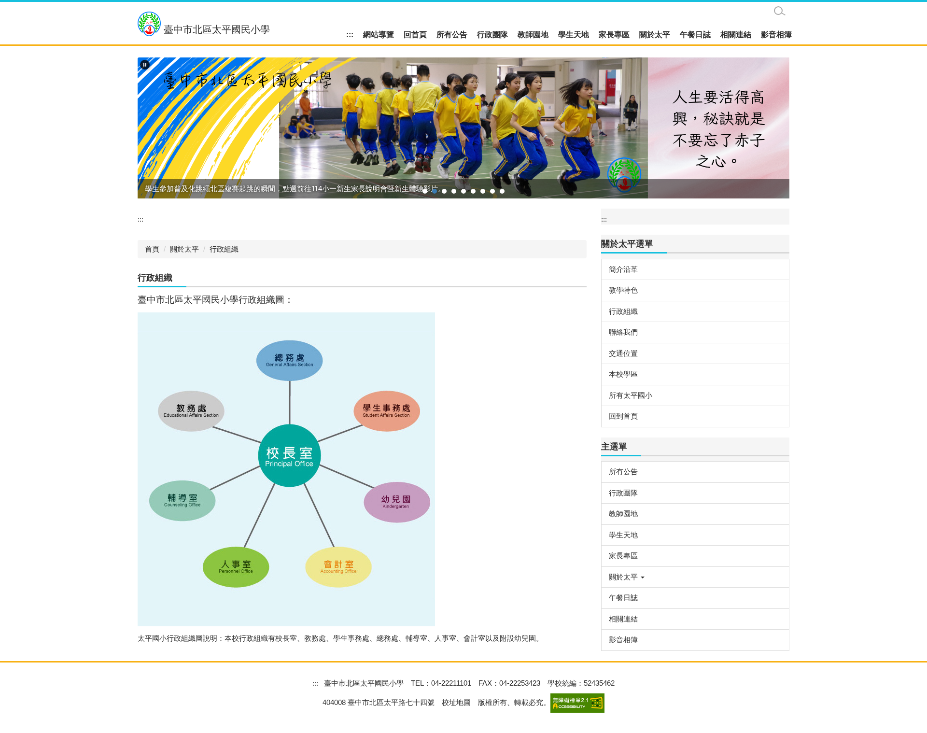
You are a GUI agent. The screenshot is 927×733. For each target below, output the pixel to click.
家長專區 (614, 34)
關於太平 (654, 34)
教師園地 (533, 34)
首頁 (152, 249)
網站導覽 (378, 34)
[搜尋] (779, 11)
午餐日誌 (695, 34)
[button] (145, 65)
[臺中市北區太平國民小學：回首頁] (149, 24)
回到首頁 (623, 416)
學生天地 (573, 34)
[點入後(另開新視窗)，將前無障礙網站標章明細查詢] (577, 702)
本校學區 (623, 374)
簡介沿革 (623, 269)
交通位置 (623, 353)
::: (349, 34)
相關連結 (735, 34)
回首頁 (415, 34)
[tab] (425, 191)
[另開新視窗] (463, 128)
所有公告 (451, 34)
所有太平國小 (630, 395)
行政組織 (224, 249)
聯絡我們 (623, 332)
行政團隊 (492, 34)
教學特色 (623, 290)
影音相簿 (776, 34)
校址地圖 (456, 702)
